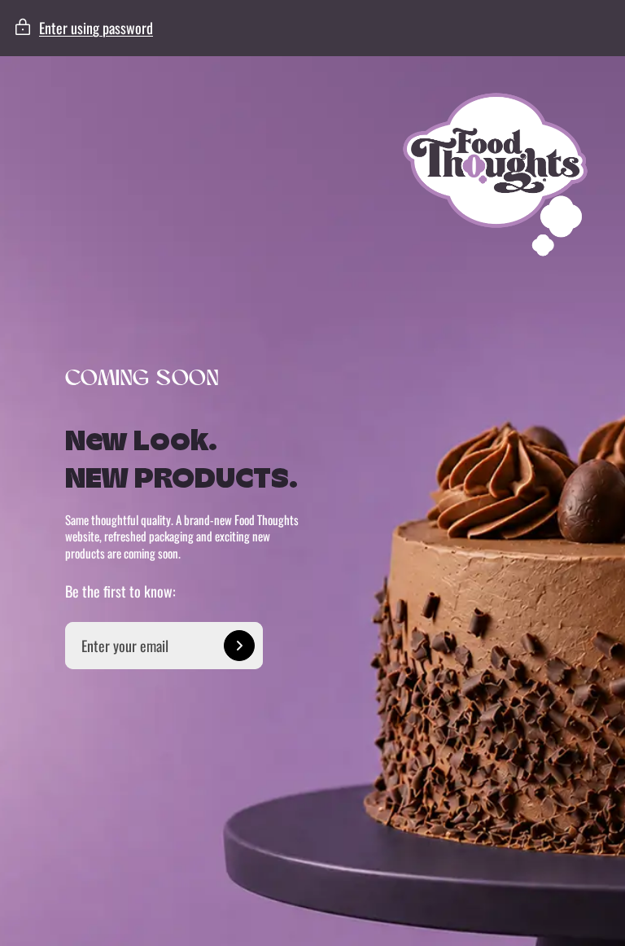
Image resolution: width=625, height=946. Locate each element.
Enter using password (96, 27)
